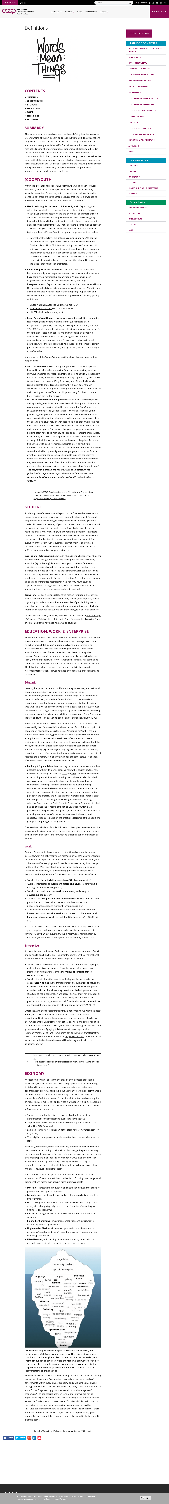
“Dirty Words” (72, 1401)
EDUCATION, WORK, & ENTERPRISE (143, 188)
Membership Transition (139, 80)
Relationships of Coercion (141, 104)
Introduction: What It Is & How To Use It (145, 50)
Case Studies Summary (139, 68)
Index (131, 151)
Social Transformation (140, 134)
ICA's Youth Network (138, 207)
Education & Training (138, 86)
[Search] (129, 3)
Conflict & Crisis (136, 116)
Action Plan (134, 213)
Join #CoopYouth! (159, 12)
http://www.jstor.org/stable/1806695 (49, 498)
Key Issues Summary (137, 63)
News (79, 11)
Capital (132, 122)
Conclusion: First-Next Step (142, 140)
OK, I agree (145, 1498)
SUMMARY (132, 171)
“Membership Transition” (83, 619)
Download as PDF (139, 33)
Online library (91, 11)
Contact (143, 3)
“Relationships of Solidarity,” (52, 619)
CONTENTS (133, 165)
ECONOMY (132, 193)
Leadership (133, 92)
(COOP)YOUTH (134, 177)
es (25, 2)
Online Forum (135, 219)
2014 (64, 773)
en (21, 2)
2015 (73, 773)
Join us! (132, 224)
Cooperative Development (140, 110)
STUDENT (132, 182)
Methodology (135, 57)
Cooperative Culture (138, 128)
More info (63, 1499)
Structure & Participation (141, 74)
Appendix (132, 146)
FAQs (130, 230)
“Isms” (90, 163)
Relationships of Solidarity (142, 98)
